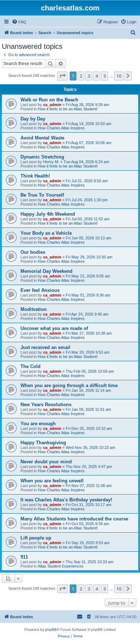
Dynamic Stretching (42, 157)
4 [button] (96, 76)
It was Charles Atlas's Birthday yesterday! (66, 499)
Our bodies (32, 252)
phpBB (51, 629)
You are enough (38, 423)
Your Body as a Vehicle (46, 233)
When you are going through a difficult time (69, 385)
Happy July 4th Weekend (47, 214)
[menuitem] (19, 22)
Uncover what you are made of (54, 328)
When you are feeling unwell (52, 480)
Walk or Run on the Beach (49, 99)
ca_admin (52, 104)
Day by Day (32, 118)
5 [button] (104, 76)
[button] (62, 76)
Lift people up (35, 538)
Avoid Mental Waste (42, 138)
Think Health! (35, 176)
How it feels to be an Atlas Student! (68, 109)
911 (24, 557)
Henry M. (51, 162)
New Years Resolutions (45, 404)
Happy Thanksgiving (43, 442)
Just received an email (45, 347)
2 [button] (81, 76)
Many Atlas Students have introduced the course (74, 519)
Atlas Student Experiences (61, 566)
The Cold (30, 366)
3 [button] (89, 76)
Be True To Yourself (42, 195)
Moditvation (33, 309)
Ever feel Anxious (40, 290)
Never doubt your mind (46, 461)
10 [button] (118, 76)
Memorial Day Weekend (46, 271)
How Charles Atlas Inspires (61, 128)
